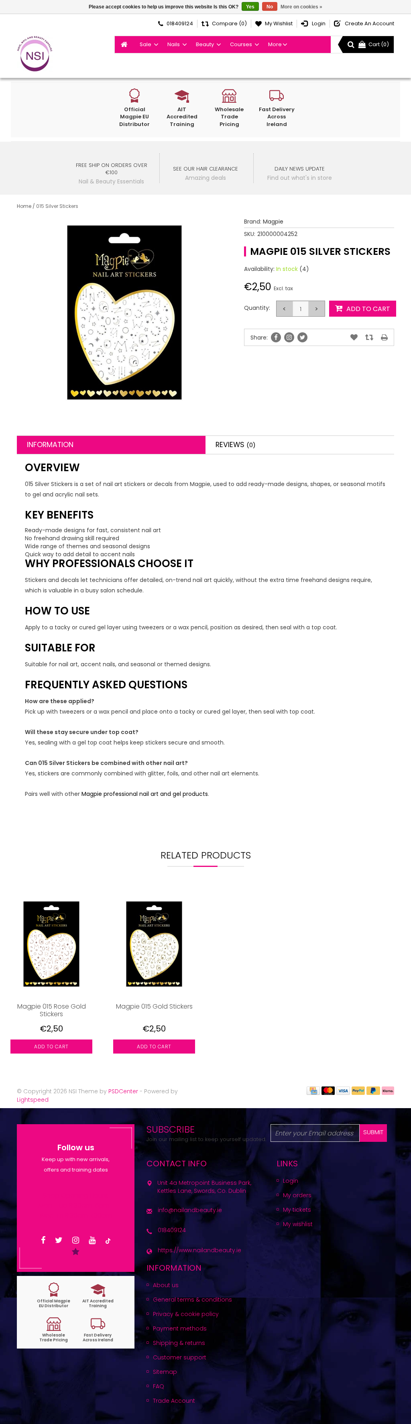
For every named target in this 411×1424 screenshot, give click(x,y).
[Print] (384, 337)
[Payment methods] (313, 1090)
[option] (51, 978)
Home (24, 206)
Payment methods (180, 1328)
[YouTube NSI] (92, 1240)
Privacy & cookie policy (186, 1314)
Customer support (179, 1357)
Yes (250, 7)
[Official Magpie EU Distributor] (54, 1295)
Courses (241, 44)
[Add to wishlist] (354, 337)
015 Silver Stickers (57, 206)
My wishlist (298, 1224)
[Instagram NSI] (75, 1240)
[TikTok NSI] (108, 1240)
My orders (297, 1195)
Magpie (273, 222)
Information (50, 445)
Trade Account (174, 1401)
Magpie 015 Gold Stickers (154, 1007)
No (270, 7)
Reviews (236, 445)
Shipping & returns (179, 1343)
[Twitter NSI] (59, 1240)
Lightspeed (33, 1100)
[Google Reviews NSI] (75, 1252)
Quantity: (257, 308)
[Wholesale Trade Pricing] (54, 1329)
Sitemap (165, 1372)
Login (290, 1181)
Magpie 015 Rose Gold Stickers (51, 1010)
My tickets (297, 1210)
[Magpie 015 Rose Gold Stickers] (51, 944)
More (275, 44)
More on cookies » (301, 7)
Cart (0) (378, 44)
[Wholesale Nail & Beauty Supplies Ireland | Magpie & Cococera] (35, 54)
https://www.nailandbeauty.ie (199, 1250)
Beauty (205, 44)
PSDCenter (123, 1091)
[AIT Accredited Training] (98, 1295)
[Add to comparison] (369, 337)
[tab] (111, 445)
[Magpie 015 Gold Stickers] (154, 944)
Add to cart (51, 1046)
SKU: (249, 234)
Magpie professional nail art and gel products (144, 794)
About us (166, 1285)
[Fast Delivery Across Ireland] (98, 1329)
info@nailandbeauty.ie (190, 1210)
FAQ (158, 1386)
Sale (145, 44)
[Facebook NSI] (43, 1240)
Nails (173, 44)
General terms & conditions (192, 1300)
